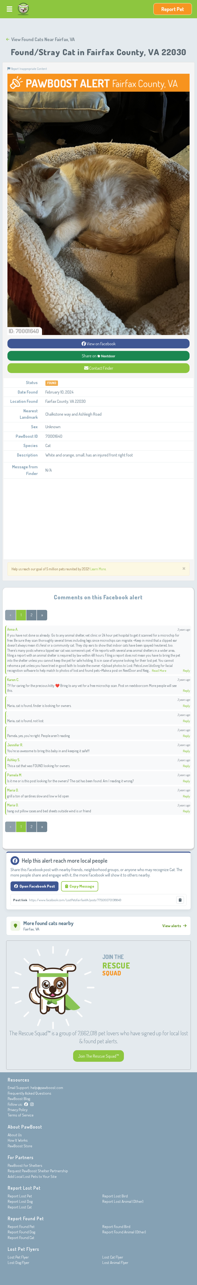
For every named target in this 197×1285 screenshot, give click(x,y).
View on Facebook (101, 343)
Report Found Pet (21, 1226)
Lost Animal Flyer (115, 1262)
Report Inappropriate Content (28, 69)
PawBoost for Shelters (25, 1165)
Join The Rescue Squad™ (98, 1056)
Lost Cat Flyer (112, 1257)
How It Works (18, 1140)
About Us (15, 1134)
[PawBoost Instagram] (32, 1104)
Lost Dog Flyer (18, 1262)
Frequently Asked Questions (29, 1093)
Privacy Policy (17, 1109)
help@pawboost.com (47, 1087)
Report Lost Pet (20, 1196)
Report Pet (172, 9)
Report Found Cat (21, 1237)
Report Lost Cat (20, 1207)
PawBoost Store (20, 1145)
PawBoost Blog (19, 1098)
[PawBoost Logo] (23, 9)
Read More (159, 670)
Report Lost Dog (20, 1201)
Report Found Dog (21, 1232)
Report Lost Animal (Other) (122, 1201)
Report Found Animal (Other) (124, 1232)
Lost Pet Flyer (18, 1257)
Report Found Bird (116, 1226)
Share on (89, 355)
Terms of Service (21, 1115)
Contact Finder (100, 368)
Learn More (98, 569)
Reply (186, 670)
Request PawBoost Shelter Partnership (38, 1170)
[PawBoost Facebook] (26, 1104)
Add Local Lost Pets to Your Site (32, 1176)
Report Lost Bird (115, 1196)
